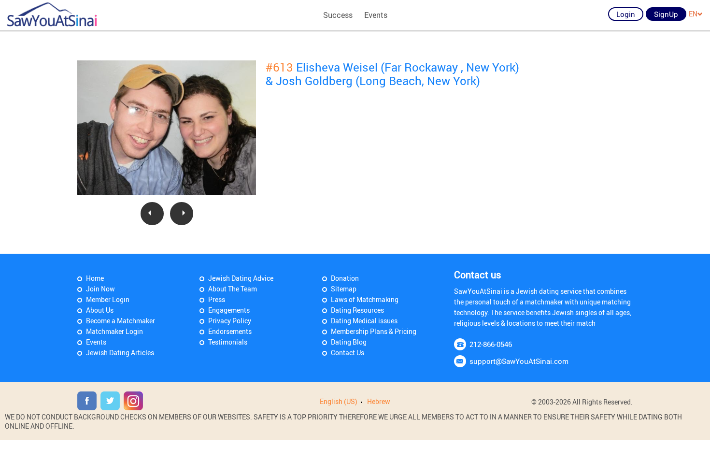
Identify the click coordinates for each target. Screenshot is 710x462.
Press (216, 299)
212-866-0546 (490, 344)
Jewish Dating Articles (120, 352)
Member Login (107, 299)
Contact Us (347, 352)
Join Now (100, 288)
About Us (100, 310)
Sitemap (343, 288)
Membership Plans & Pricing (373, 331)
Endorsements (230, 331)
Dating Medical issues (364, 320)
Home (95, 278)
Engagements (229, 310)
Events (375, 15)
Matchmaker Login (114, 331)
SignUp (666, 14)
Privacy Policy (229, 320)
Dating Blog (349, 341)
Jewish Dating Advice (240, 278)
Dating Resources (357, 310)
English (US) (338, 401)
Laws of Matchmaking (364, 299)
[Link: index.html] (52, 14)
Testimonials (227, 341)
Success (338, 15)
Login (625, 14)
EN (693, 13)
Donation (345, 278)
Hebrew (378, 401)
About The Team (232, 288)
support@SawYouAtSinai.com (518, 361)
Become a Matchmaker (120, 320)
